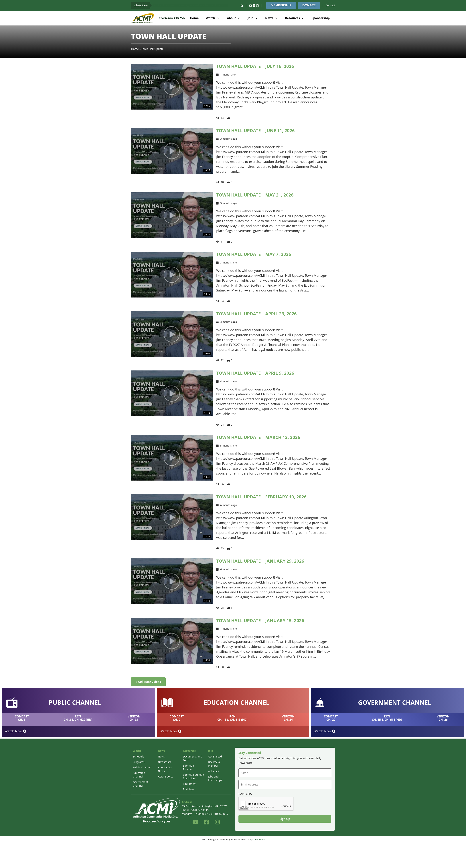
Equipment (189, 784)
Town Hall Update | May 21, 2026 (255, 195)
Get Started (215, 756)
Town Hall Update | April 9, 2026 (255, 373)
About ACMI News (165, 769)
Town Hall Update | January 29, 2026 (260, 561)
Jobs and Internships (215, 778)
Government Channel (140, 783)
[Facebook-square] (254, 5)
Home (135, 49)
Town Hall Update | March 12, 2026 (258, 437)
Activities (213, 771)
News (161, 756)
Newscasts (164, 762)
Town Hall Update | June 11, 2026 (255, 130)
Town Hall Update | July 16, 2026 (255, 66)
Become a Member (214, 763)
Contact (330, 5)
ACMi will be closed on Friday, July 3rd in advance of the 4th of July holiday (192, 5)
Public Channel (142, 767)
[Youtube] (250, 5)
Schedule (138, 756)
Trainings (188, 789)
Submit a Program (188, 767)
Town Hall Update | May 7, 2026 (253, 254)
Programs (139, 762)
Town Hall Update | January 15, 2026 (260, 620)
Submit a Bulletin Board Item (193, 776)
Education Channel (139, 774)
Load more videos (148, 682)
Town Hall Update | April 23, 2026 (256, 314)
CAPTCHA (245, 793)
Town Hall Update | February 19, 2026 (261, 497)
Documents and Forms (192, 758)
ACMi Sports (165, 776)
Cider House (258, 839)
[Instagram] (257, 5)
